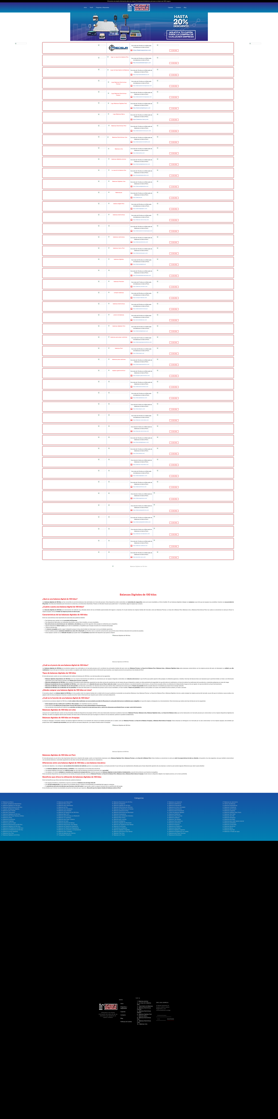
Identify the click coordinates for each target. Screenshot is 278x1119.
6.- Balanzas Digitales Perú (144, 1014)
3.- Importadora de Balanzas (145, 1006)
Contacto (178, 7)
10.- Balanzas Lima (142, 1024)
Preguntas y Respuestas (102, 7)
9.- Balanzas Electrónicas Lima (144, 1021)
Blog (185, 7)
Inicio (85, 7)
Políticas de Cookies (126, 1021)
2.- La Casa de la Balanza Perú (144, 1003)
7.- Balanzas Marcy (142, 1016)
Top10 (91, 7)
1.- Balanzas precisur (142, 1001)
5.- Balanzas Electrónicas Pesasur (144, 1011)
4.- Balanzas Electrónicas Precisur (144, 1008)
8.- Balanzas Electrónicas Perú (144, 1018)
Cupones (170, 7)
